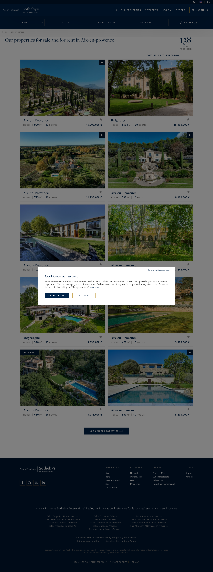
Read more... (95, 287)
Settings (84, 295)
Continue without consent (159, 270)
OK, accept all (57, 295)
